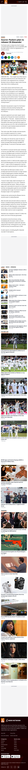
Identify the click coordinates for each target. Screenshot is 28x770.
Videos (15, 746)
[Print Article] (18, 57)
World (2, 742)
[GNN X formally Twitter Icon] (11, 767)
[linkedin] (12, 57)
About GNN (3, 733)
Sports (21, 37)
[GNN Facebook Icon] (8, 767)
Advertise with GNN (13, 735)
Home (17, 37)
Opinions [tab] (13, 267)
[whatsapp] (9, 57)
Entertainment (4, 744)
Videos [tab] (8, 267)
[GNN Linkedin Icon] (18, 767)
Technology (3, 748)
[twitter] (5, 57)
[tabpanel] (14, 299)
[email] (15, 57)
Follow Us (3, 767)
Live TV (15, 748)
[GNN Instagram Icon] (15, 767)
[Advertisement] (14, 21)
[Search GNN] (26, 2)
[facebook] (2, 57)
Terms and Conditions (5, 735)
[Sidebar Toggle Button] (2, 1)
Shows (15, 744)
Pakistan (3, 741)
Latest (15, 742)
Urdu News (16, 750)
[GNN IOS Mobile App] (15, 756)
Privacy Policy (12, 733)
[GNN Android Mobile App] (5, 756)
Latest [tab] (3, 267)
